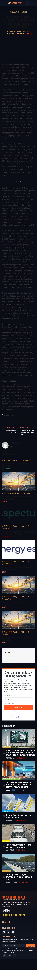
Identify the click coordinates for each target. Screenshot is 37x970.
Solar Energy (6, 841)
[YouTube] (13, 932)
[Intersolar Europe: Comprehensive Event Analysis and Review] (18, 803)
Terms (5, 952)
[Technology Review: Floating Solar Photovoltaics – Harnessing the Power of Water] (18, 863)
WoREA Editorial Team (15, 31)
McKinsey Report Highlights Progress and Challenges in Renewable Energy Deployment (18, 533)
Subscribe (30, 946)
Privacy (31, 951)
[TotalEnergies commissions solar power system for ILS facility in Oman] (18, 833)
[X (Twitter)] (4, 932)
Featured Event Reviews (8, 811)
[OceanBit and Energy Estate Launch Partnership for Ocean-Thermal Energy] (18, 549)
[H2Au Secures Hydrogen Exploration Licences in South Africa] (18, 620)
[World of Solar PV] (14, 916)
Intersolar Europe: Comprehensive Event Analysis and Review (18, 816)
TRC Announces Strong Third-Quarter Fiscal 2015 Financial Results (27, 432)
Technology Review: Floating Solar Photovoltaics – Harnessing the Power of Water (19, 876)
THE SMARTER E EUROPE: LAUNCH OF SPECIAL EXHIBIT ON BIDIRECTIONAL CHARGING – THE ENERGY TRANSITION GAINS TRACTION (19, 784)
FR (14, 956)
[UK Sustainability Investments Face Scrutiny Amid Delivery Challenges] (18, 481)
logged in (16, 656)
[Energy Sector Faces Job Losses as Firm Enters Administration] (18, 585)
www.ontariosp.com (25, 376)
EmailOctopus (22, 717)
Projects (29, 34)
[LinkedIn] (8, 932)
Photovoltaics (21, 34)
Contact (11, 952)
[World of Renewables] (6, 911)
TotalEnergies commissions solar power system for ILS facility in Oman (18, 846)
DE (10, 956)
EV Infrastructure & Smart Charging (11, 778)
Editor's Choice (11, 34)
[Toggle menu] (27, 3)
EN (5, 956)
